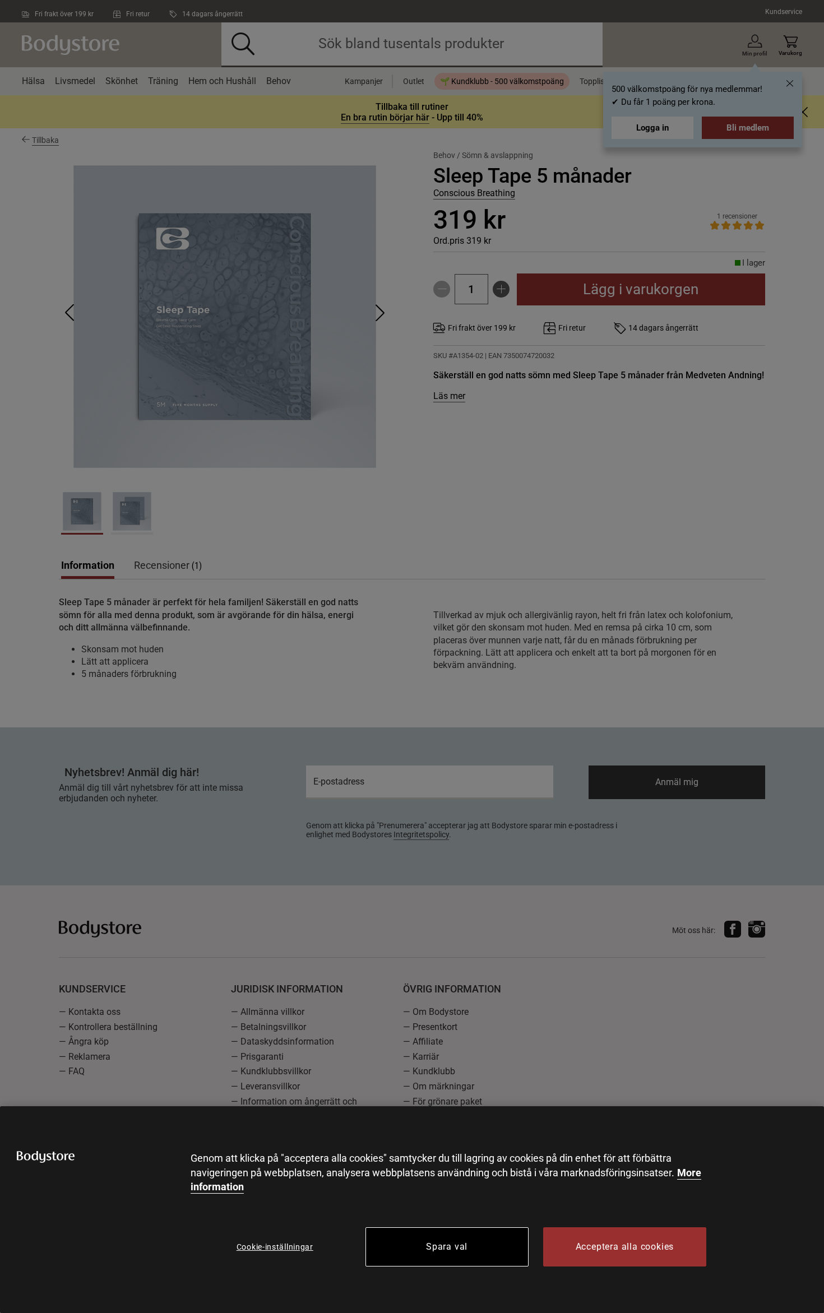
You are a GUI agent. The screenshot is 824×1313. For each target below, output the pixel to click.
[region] (412, 1209)
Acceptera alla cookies (625, 1246)
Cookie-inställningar (275, 1246)
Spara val (446, 1246)
